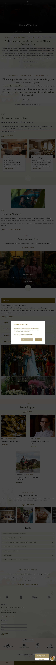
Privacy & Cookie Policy (21, 334)
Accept (38, 340)
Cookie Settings (27, 340)
